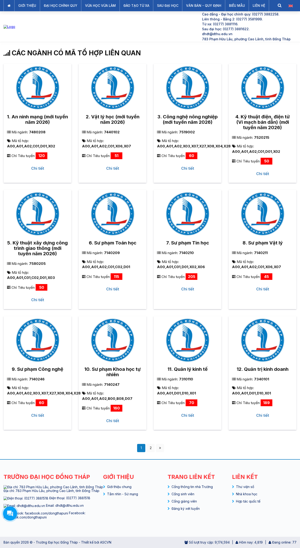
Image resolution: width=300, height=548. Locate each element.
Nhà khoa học (246, 494)
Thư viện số (245, 487)
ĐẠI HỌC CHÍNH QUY (60, 6)
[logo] (99, 27)
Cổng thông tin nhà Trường (192, 487)
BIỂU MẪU (237, 6)
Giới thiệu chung (119, 487)
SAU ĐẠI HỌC (167, 6)
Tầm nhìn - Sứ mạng (122, 494)
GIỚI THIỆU (27, 6)
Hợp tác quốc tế (248, 501)
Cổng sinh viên (183, 494)
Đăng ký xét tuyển (186, 508)
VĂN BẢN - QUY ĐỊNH (203, 6)
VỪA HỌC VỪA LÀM (100, 6)
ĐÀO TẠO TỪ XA (136, 6)
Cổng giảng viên (184, 501)
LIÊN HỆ (259, 6)
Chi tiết (37, 168)
